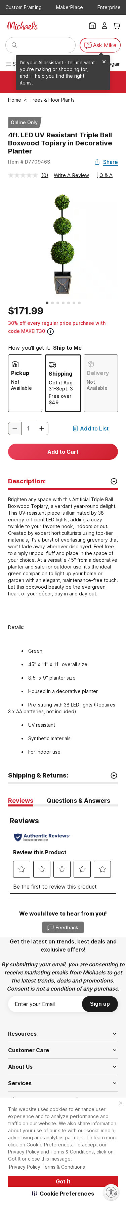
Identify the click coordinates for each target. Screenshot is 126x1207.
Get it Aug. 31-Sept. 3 (61, 385)
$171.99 (25, 311)
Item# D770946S (29, 162)
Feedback (66, 927)
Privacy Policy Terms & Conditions (47, 1167)
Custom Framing (23, 7)
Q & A (106, 175)
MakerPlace (69, 7)
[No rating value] (24, 175)
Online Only (24, 122)
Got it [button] (63, 1181)
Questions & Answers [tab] (78, 800)
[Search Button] (14, 45)
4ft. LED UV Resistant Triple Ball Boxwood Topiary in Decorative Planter (60, 143)
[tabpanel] (63, 851)
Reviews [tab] (20, 800)
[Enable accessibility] (111, 1192)
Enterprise (109, 7)
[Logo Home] (22, 25)
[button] (63, 1193)
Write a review (71, 175)
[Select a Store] (92, 26)
